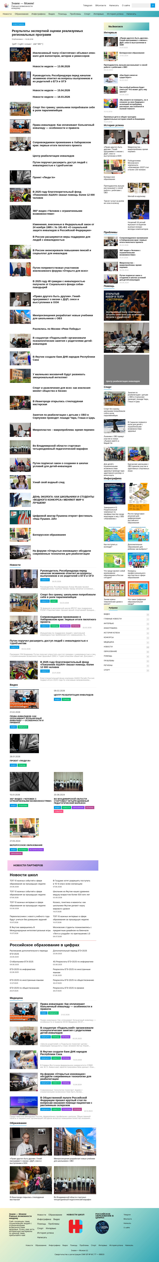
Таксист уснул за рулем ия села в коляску (114, 202)
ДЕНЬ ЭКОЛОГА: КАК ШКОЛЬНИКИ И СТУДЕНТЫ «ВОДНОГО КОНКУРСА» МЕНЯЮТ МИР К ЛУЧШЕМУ (63, 499)
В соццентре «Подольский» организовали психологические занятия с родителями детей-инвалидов (62, 340)
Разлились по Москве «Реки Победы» (57, 328)
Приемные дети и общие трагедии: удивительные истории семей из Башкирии (124, 118)
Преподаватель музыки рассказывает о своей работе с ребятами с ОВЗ (125, 66)
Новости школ (24, 875)
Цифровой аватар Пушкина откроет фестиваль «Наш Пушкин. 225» (63, 517)
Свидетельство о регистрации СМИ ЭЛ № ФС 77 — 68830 (79, 1254)
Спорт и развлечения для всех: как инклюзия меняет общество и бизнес (61, 389)
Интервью (23, 850)
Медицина (23, 727)
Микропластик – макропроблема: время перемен (63, 429)
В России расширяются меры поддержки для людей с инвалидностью (61, 238)
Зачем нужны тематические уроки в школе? (113, 601)
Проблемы (65, 626)
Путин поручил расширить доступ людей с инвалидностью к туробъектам (60, 164)
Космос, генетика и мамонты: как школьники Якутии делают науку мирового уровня (69, 905)
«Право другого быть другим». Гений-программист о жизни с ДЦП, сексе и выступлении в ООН (57, 299)
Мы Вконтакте (115, 26)
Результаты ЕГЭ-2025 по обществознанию (73, 980)
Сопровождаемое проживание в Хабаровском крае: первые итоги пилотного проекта (62, 144)
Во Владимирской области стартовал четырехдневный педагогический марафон (60, 447)
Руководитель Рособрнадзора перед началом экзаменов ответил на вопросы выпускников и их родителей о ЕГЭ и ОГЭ (62, 78)
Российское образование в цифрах (44, 945)
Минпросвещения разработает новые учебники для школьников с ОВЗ (63, 317)
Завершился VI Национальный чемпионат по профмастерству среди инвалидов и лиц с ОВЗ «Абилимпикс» (114, 513)
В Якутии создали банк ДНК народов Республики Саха (64, 358)
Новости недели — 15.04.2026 (51, 90)
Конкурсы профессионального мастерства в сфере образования (136, 574)
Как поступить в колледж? (110, 546)
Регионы (75, 626)
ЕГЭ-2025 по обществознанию (24, 988)
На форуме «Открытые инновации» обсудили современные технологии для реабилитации (62, 552)
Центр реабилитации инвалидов (53, 155)
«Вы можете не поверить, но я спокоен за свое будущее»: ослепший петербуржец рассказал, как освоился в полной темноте (134, 104)
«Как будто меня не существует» (128, 76)
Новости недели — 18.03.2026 (51, 96)
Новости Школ (75, 1214)
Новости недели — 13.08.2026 (51, 66)
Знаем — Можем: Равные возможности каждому (20, 1216)
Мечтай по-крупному (136, 196)
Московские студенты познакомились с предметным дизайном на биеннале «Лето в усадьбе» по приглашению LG (72, 930)
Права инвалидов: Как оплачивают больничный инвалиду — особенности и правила (63, 126)
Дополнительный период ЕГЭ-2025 (70, 951)
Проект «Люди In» (44, 177)
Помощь (54, 626)
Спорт (53, 601)
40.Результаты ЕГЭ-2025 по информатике (73, 961)
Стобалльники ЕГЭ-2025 (21, 961)
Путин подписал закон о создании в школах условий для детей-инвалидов (60, 465)
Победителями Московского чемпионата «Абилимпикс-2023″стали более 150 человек (138, 165)
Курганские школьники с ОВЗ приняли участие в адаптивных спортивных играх (138, 467)
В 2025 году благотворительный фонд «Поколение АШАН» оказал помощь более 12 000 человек (64, 194)
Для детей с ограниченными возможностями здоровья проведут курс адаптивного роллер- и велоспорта (114, 469)
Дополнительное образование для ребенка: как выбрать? (137, 547)
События (58, 811)
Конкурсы (109, 637)
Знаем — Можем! (22, 3)
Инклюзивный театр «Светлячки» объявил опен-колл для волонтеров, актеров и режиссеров (64, 54)
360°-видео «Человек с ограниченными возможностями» (57, 212)
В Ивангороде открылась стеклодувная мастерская (58, 403)
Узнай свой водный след (48, 482)
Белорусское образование (49, 534)
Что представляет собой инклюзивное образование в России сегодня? (114, 574)
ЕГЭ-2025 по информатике (22, 969)
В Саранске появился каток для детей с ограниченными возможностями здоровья (137, 426)
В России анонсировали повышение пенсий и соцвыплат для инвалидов (62, 252)
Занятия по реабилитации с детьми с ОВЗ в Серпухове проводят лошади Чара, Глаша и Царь (64, 416)
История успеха (36, 850)
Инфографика (18, 24)
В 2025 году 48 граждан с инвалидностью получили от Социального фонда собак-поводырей (59, 284)
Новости (15, 564)
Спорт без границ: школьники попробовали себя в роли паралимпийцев (64, 109)
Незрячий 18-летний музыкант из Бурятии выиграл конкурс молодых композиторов (138, 225)
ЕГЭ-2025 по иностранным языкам (27, 980)
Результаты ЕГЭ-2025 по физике (68, 988)
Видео (14, 684)
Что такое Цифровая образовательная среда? (137, 601)
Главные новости (113, 619)
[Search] (153, 5)
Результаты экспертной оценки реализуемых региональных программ (47, 32)
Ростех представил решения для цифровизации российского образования (136, 518)
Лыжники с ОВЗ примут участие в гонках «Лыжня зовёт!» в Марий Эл (114, 439)
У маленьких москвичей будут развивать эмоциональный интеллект (59, 376)
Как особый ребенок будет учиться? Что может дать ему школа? (133, 89)
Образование (78, 807)
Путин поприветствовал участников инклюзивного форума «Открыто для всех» (60, 269)
